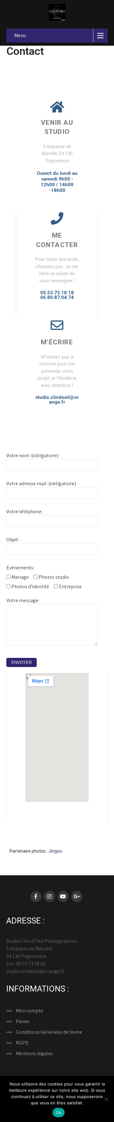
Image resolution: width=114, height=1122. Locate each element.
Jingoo (55, 851)
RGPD (22, 1042)
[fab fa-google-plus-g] (76, 896)
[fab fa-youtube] (63, 896)
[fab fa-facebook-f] (35, 896)
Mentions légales (34, 1053)
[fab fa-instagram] (49, 896)
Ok (58, 1112)
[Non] (106, 1099)
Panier (23, 1021)
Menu (20, 35)
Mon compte (29, 1010)
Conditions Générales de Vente (49, 1032)
